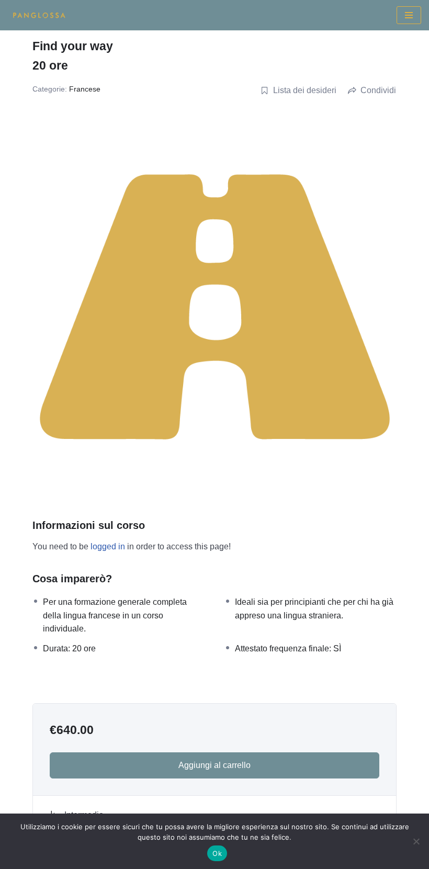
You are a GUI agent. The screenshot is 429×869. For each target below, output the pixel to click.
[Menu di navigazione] (409, 15)
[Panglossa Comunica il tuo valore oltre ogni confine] (39, 15)
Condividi (378, 90)
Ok (217, 853)
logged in (108, 546)
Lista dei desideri (304, 90)
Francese (84, 89)
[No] (416, 841)
